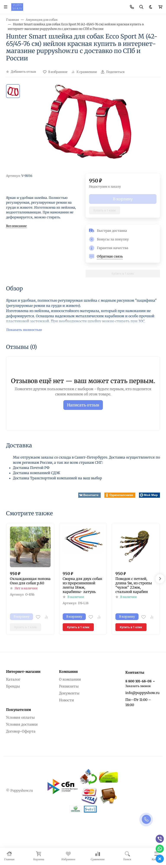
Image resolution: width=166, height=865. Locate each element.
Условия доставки (22, 724)
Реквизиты (69, 686)
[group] (88, 129)
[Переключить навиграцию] (6, 6)
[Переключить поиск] (141, 6)
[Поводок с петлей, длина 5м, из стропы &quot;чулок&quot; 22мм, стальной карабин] (135, 547)
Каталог (13, 679)
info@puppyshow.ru (142, 693)
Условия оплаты (20, 717)
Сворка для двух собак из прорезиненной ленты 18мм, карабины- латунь (82, 585)
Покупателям (18, 709)
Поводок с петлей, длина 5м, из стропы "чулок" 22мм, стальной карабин (133, 585)
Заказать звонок (138, 686)
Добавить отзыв (23, 72)
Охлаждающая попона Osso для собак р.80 (30, 581)
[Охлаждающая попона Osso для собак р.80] (30, 547)
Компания (68, 671)
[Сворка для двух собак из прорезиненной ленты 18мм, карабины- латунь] (83, 547)
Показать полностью (24, 330)
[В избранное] (38, 617)
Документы (69, 693)
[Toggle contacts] (132, 6)
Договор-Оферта (20, 731)
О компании (70, 679)
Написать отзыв (83, 405)
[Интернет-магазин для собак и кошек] (17, 7)
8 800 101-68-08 (138, 681)
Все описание (16, 226)
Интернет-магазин (23, 671)
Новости (66, 700)
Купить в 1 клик (104, 210)
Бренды (13, 686)
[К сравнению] (46, 617)
